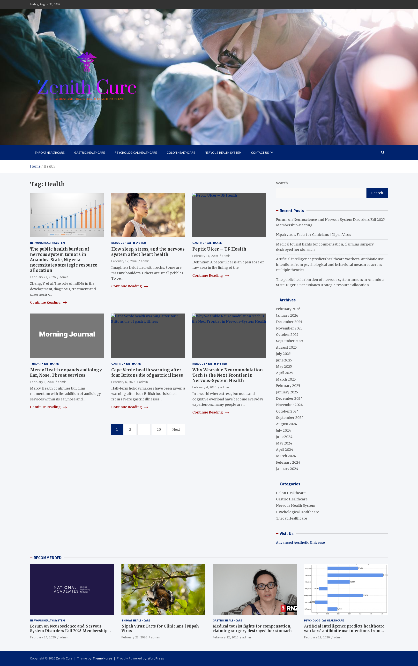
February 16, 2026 (205, 255)
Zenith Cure (64, 658)
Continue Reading (45, 302)
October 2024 (287, 411)
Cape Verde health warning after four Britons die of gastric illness (147, 372)
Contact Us (260, 152)
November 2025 (289, 328)
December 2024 (289, 398)
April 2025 (284, 373)
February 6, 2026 (123, 381)
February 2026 (288, 309)
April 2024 (284, 449)
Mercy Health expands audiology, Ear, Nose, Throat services (66, 372)
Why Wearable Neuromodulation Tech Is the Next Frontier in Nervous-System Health (227, 375)
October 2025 (287, 334)
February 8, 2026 (42, 381)
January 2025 (287, 392)
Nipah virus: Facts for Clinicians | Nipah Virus (313, 234)
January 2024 (287, 469)
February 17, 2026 (124, 261)
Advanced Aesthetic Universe (300, 542)
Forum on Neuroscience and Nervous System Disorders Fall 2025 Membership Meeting (68, 631)
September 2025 (289, 341)
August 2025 (286, 347)
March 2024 (286, 456)
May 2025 (284, 366)
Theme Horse (102, 658)
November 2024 (289, 405)
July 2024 (283, 430)
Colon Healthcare (181, 152)
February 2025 (288, 385)
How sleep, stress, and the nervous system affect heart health (148, 251)
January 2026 (287, 315)
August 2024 (286, 424)
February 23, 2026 (134, 637)
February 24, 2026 (43, 637)
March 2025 (286, 379)
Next (176, 429)
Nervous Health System (223, 152)
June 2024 (284, 437)
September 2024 (290, 417)
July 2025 (283, 354)
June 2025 (284, 360)
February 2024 (288, 462)
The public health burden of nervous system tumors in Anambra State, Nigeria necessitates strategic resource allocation (63, 259)
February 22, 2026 (43, 277)
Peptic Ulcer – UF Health (219, 249)
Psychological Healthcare (136, 152)
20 (159, 429)
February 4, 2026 (204, 387)
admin (64, 277)
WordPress (156, 658)
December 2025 (289, 322)
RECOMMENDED (47, 557)
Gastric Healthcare (89, 152)
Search (282, 183)
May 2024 (284, 443)
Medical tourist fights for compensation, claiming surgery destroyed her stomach (252, 628)
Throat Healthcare (50, 152)
